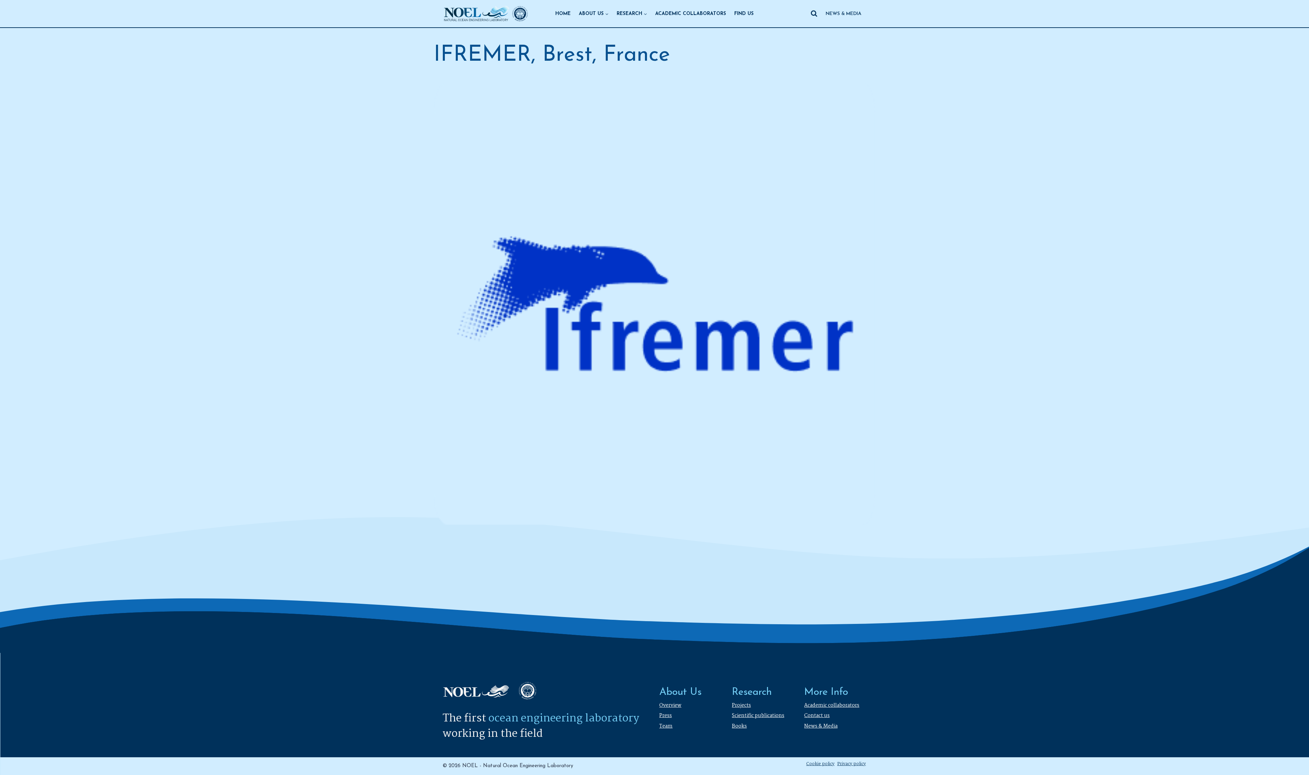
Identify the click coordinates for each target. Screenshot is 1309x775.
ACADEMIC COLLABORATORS (690, 13)
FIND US (744, 13)
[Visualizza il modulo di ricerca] (814, 13)
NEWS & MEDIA (843, 13)
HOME (563, 13)
